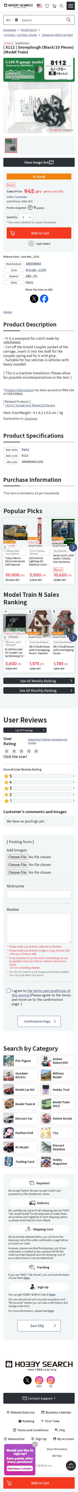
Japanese (30, 418)
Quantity (12, 217)
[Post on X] (34, 299)
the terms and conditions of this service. (41, 992)
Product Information (19, 390)
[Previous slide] (5, 547)
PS (35, 276)
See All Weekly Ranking (38, 680)
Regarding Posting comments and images (47, 741)
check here (25, 1220)
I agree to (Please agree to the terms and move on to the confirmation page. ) (41, 997)
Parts (29, 282)
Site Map (57, 1455)
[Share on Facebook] (44, 299)
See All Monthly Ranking (38, 690)
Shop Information (57, 1449)
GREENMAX (33, 263)
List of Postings (24, 730)
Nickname (15, 885)
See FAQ (37, 1325)
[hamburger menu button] (71, 6)
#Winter (7, 312)
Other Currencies (17, 197)
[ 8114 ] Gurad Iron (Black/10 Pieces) (30, 405)
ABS (28, 276)
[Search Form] (61, 6)
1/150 (42, 270)
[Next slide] (73, 547)
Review (13, 909)
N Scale (31, 270)
